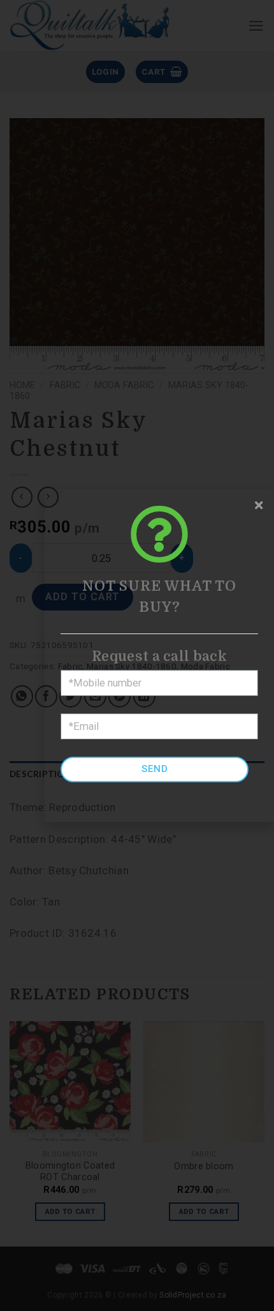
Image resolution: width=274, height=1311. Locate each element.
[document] (137, 655)
